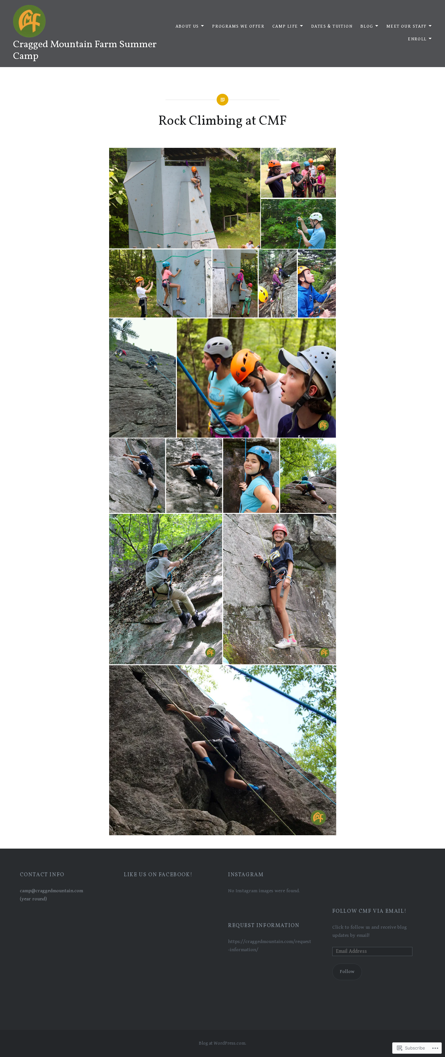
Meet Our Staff (406, 26)
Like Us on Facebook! (158, 875)
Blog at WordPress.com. (222, 1043)
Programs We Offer (238, 26)
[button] (184, 198)
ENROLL (417, 39)
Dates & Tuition (331, 26)
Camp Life (285, 26)
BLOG (366, 26)
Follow (347, 971)
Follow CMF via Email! (369, 911)
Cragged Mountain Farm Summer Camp (85, 50)
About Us (187, 26)
